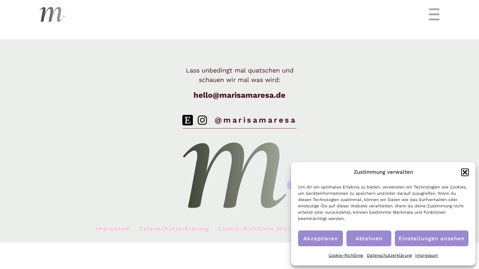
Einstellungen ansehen (432, 238)
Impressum (426, 255)
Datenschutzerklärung (389, 255)
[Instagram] (202, 120)
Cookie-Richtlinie (346, 255)
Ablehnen (369, 238)
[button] (464, 172)
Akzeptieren (320, 238)
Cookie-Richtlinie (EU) (254, 229)
